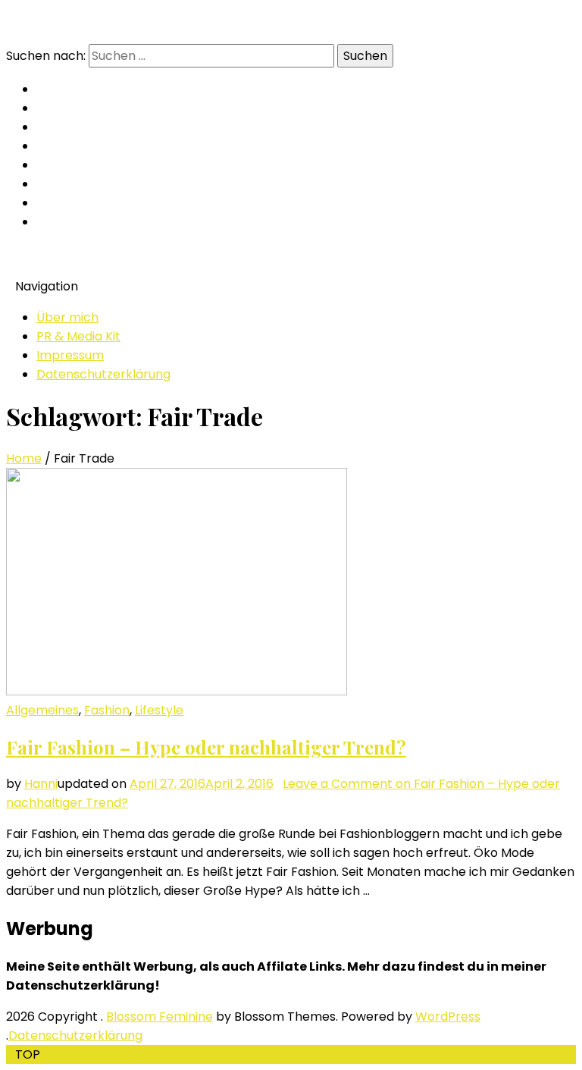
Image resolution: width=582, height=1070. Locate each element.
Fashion (107, 710)
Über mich (67, 317)
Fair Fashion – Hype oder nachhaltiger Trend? (206, 747)
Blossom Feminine (159, 1016)
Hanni (41, 783)
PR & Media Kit (78, 336)
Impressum (70, 355)
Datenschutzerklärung (103, 374)
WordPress (447, 1016)
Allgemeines (42, 710)
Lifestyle (159, 710)
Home (24, 458)
